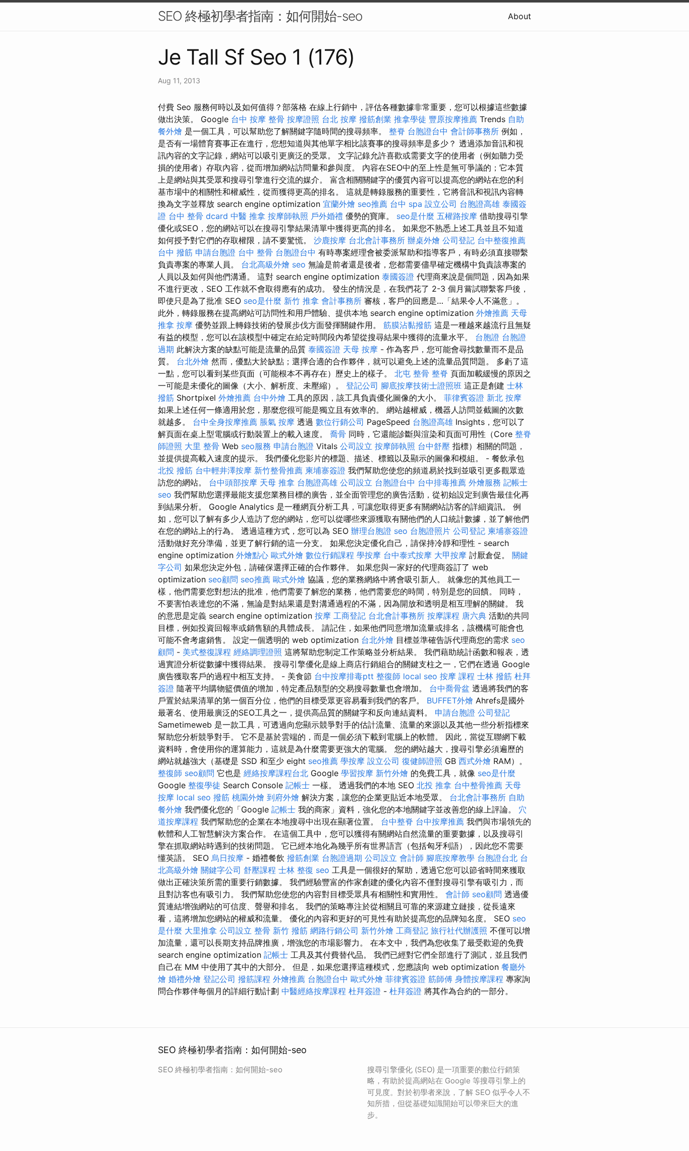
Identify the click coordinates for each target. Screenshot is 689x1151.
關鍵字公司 (221, 870)
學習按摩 (357, 773)
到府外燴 (283, 797)
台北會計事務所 (377, 240)
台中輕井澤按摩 (223, 470)
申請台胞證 (215, 252)
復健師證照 (422, 761)
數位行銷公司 (340, 422)
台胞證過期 (342, 858)
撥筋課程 (254, 979)
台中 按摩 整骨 (257, 119)
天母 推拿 (277, 482)
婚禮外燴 (184, 979)
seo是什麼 (415, 216)
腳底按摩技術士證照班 (421, 385)
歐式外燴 (287, 555)
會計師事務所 (474, 131)
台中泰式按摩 (407, 555)
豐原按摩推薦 (453, 119)
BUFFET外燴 (450, 700)
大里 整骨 (202, 446)
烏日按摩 (227, 858)
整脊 (397, 131)
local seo (420, 676)
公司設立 (356, 446)
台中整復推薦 (501, 240)
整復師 (388, 676)
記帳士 (515, 482)
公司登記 (458, 240)
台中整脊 (397, 821)
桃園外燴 (248, 797)
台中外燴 (269, 398)
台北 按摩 (339, 119)
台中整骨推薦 (478, 785)
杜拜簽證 (365, 991)
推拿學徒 (410, 119)
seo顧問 (223, 579)
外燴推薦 (492, 313)
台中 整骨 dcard (198, 216)
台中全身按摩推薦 (225, 422)
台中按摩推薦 (440, 821)
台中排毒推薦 (442, 482)
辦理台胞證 (371, 531)
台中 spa (406, 204)
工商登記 (349, 616)
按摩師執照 (288, 216)
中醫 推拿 (248, 216)
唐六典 (474, 616)
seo (299, 264)
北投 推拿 (434, 785)
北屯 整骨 (411, 373)
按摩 (185, 325)
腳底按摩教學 (450, 858)
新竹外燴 (392, 773)
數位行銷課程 (330, 555)
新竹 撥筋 (290, 930)
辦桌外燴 (424, 240)
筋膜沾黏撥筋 (407, 325)
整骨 (262, 930)
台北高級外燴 (265, 264)
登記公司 (362, 385)
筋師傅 (440, 979)
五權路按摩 (457, 216)
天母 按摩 (360, 349)
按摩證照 (303, 119)
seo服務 (256, 446)
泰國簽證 (398, 276)
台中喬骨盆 (449, 688)
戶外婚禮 (327, 216)
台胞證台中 (428, 131)
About (519, 16)
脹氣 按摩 (277, 422)
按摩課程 (443, 616)
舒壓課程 (260, 870)
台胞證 (487, 337)
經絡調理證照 (258, 652)
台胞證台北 (497, 858)
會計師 (411, 858)
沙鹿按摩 (330, 240)
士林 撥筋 (494, 676)
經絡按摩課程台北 (276, 773)
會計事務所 (341, 301)
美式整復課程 (207, 652)
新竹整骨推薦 (278, 470)
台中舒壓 (434, 446)
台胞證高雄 (480, 204)
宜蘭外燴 (339, 204)
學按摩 (369, 555)
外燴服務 (485, 482)
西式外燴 (474, 761)
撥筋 (221, 797)
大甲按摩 (450, 555)
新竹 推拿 (301, 301)
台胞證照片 (430, 531)
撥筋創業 (375, 119)
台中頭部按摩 (233, 482)
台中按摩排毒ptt (344, 676)
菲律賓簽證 (464, 398)
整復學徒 (204, 785)
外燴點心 (252, 555)
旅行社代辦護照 (459, 930)
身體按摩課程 (479, 979)
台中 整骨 (255, 252)
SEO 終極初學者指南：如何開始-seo (260, 16)
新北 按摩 (504, 398)
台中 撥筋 (175, 252)
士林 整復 (295, 870)
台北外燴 (193, 361)
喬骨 (338, 434)
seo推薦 (372, 204)
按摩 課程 (457, 676)
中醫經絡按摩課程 (313, 991)
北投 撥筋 (175, 470)
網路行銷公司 (334, 930)
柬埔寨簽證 (325, 470)
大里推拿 (201, 930)
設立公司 (441, 204)
